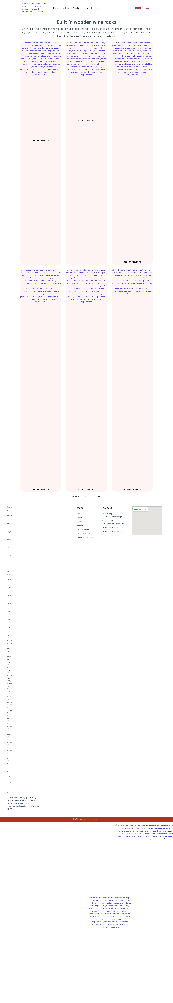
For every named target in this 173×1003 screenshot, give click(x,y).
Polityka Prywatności (85, 538)
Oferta (79, 514)
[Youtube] (139, 8)
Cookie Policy (83, 530)
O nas (79, 522)
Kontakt (80, 526)
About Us (76, 8)
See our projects (40, 140)
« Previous (76, 496)
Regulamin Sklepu (85, 534)
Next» (99, 496)
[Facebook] (136, 8)
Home (55, 8)
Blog (86, 8)
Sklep (79, 518)
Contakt (94, 8)
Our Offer (65, 8)
